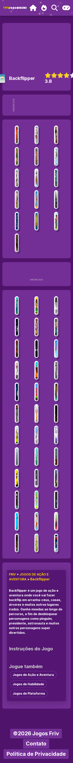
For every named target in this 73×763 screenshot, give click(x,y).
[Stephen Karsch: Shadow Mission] (56, 392)
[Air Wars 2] (17, 413)
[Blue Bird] (56, 500)
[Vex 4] (17, 370)
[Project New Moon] (36, 478)
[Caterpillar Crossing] (36, 456)
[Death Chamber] (17, 478)
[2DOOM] (17, 348)
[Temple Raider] (36, 305)
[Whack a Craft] (56, 221)
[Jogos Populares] (44, 8)
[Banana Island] (36, 521)
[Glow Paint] (36, 348)
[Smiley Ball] (36, 392)
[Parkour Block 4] (17, 305)
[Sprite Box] (36, 500)
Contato (36, 743)
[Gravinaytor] (17, 543)
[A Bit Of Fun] (56, 435)
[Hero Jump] (36, 435)
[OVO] (56, 305)
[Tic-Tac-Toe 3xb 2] (17, 221)
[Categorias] (66, 8)
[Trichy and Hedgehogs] (56, 413)
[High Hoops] (56, 348)
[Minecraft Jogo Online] (17, 156)
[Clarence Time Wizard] (36, 413)
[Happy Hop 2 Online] (36, 327)
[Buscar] (54, 8)
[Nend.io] (56, 370)
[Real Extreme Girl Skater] (17, 456)
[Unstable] (56, 456)
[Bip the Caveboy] (17, 521)
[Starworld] (56, 478)
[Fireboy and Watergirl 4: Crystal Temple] (36, 156)
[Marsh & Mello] (36, 370)
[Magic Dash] (56, 521)
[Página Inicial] (33, 8)
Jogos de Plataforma (29, 693)
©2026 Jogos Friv (36, 733)
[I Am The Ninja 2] (17, 392)
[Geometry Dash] (36, 221)
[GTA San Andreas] (56, 134)
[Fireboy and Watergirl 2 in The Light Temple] (56, 178)
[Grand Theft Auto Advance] (36, 134)
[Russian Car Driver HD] (56, 199)
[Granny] (17, 242)
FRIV (12, 574)
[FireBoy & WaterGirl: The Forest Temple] (17, 134)
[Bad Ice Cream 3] (17, 178)
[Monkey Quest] (17, 435)
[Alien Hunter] (17, 500)
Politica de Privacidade (36, 754)
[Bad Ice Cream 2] (36, 178)
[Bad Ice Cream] (56, 156)
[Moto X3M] (36, 199)
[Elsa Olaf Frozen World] (56, 543)
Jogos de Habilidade (28, 684)
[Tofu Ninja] (36, 543)
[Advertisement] (43, 105)
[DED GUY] (17, 327)
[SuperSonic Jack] (56, 327)
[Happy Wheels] (17, 199)
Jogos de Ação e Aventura (33, 675)
